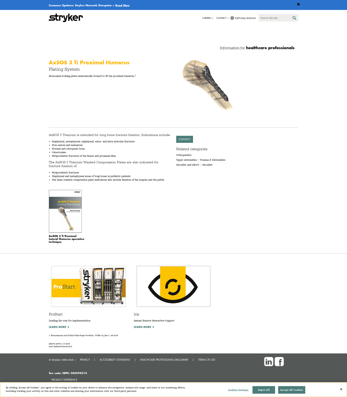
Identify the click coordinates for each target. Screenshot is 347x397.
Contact (185, 139)
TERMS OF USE (206, 359)
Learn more (57, 327)
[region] (173, 389)
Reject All (264, 390)
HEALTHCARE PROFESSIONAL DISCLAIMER (164, 359)
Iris (136, 314)
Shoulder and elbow (187, 164)
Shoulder (207, 164)
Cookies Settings (238, 390)
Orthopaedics (183, 154)
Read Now (122, 5)
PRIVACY (85, 359)
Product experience (64, 379)
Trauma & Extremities (212, 159)
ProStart (56, 314)
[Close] (341, 389)
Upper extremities (186, 159)
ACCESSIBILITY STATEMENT (115, 359)
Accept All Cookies (291, 390)
